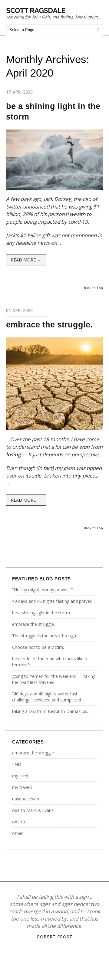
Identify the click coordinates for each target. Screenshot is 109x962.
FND (16, 764)
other (17, 833)
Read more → (26, 260)
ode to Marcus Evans (33, 810)
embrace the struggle (33, 753)
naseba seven (25, 799)
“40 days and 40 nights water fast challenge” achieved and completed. (47, 697)
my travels (22, 787)
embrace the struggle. (49, 324)
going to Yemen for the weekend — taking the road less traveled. (53, 679)
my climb (21, 776)
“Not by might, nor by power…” (42, 590)
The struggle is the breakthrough (44, 636)
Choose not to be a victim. (38, 647)
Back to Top (93, 287)
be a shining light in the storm (41, 613)
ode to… (20, 822)
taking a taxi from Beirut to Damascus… (51, 711)
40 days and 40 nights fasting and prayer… (53, 601)
